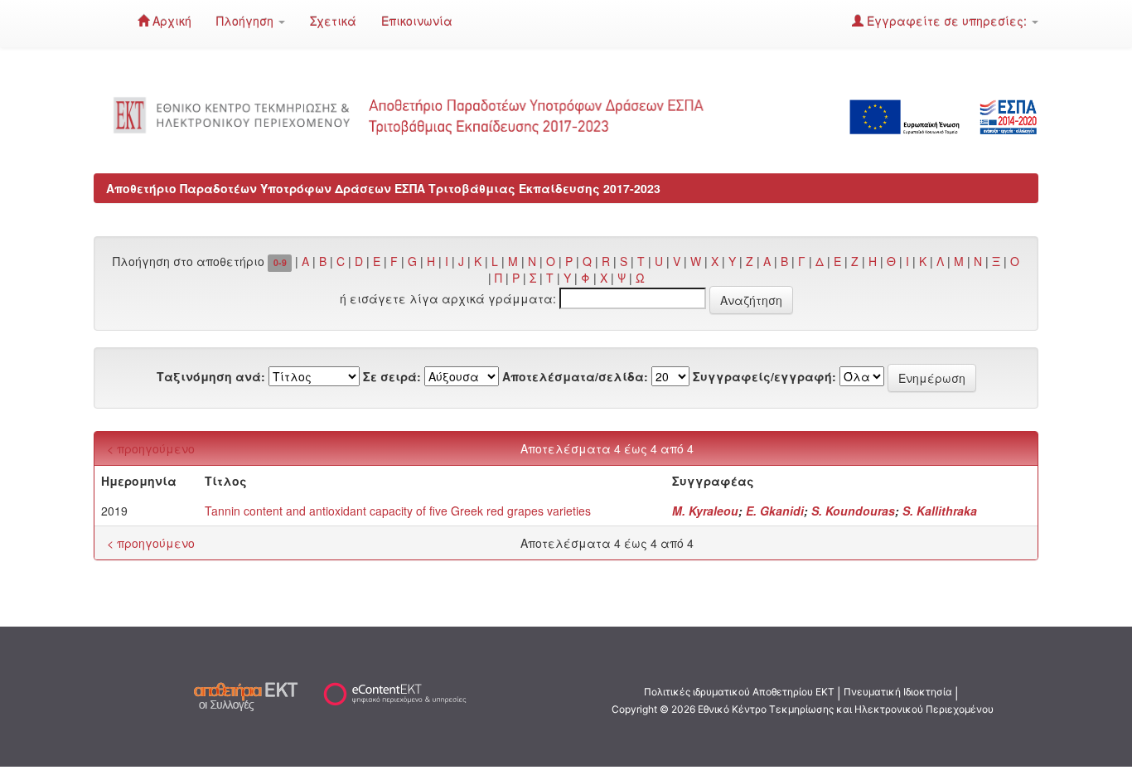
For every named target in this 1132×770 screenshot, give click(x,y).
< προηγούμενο (151, 448)
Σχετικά (333, 20)
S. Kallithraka (939, 510)
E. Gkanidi (775, 510)
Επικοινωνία (416, 20)
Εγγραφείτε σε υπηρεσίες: (947, 20)
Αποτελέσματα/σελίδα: (575, 376)
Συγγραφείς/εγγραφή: (764, 376)
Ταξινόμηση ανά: (211, 376)
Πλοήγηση (246, 20)
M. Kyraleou (705, 510)
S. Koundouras (853, 510)
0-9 (280, 262)
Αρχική (170, 20)
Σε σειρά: (392, 376)
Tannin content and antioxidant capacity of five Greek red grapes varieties (398, 510)
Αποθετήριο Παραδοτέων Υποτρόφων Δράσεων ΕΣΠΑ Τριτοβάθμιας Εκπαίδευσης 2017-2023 (383, 188)
